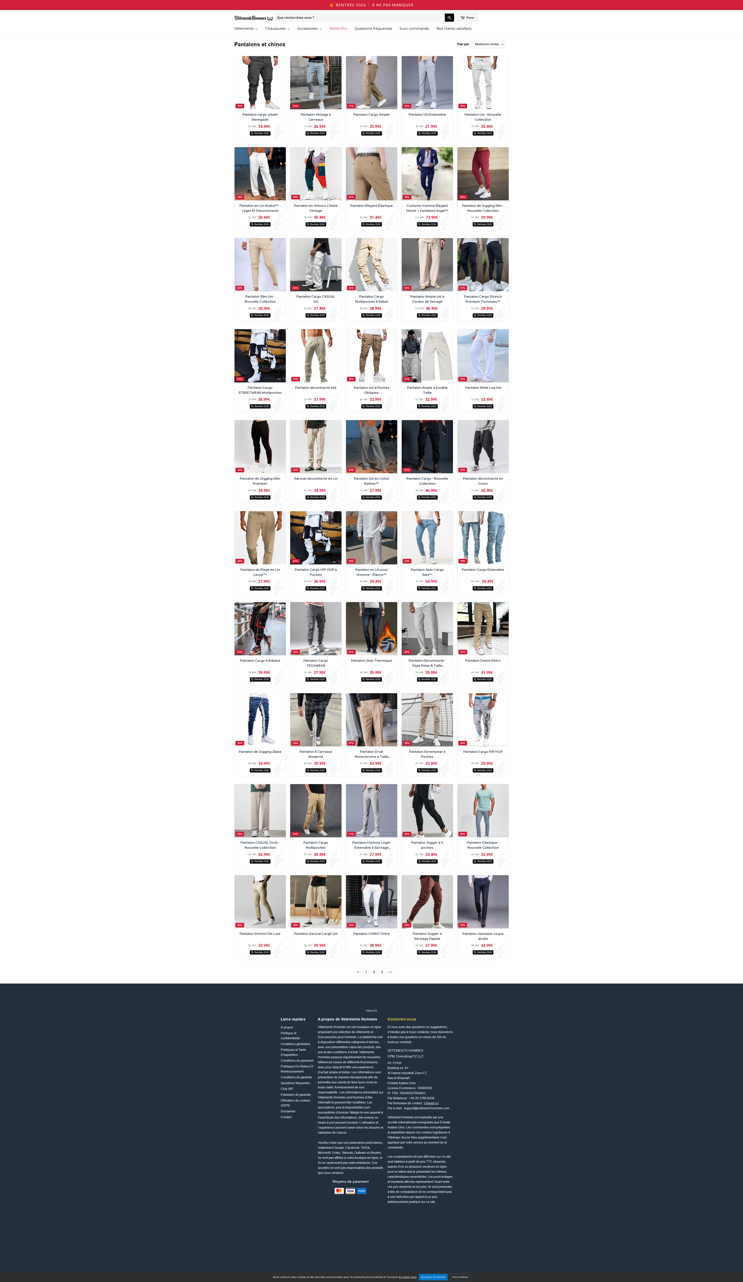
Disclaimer (288, 1111)
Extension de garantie (296, 1094)
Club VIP (287, 1089)
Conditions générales (295, 1044)
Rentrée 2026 (261, 133)
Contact (286, 1117)
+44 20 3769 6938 (421, 1098)
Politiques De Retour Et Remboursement (297, 1069)
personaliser (460, 1277)
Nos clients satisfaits (454, 28)
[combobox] (360, 18)
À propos (287, 1027)
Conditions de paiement (297, 1060)
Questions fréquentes (373, 28)
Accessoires (308, 28)
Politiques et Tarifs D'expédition (293, 1052)
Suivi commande (414, 28)
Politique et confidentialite (290, 1036)
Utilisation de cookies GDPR (295, 1103)
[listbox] (489, 44)
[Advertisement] (371, 998)
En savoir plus (408, 1277)
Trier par (463, 44)
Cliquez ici (431, 1103)
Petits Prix (338, 28)
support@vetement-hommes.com (426, 1108)
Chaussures (276, 28)
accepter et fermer (433, 1277)
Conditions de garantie (296, 1077)
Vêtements (244, 28)
